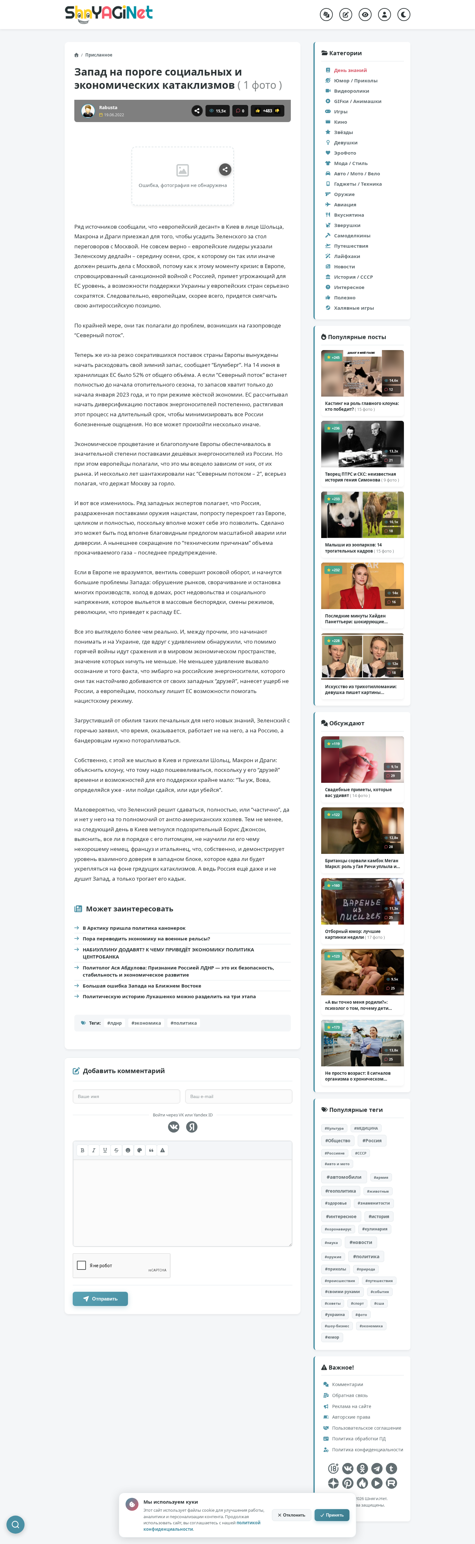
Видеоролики (351, 91)
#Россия (372, 1140)
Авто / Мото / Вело (357, 173)
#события (380, 1291)
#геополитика (340, 1191)
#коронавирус (338, 1229)
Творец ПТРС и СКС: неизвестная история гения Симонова (362, 477)
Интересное (349, 287)
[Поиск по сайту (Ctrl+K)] (15, 1525)
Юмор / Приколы (356, 80)
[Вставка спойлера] (162, 1150)
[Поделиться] (197, 111)
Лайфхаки (347, 256)
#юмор (332, 1337)
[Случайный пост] (326, 14)
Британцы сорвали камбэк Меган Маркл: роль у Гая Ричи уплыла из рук (362, 863)
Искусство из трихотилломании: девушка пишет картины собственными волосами (361, 689)
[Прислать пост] (345, 14)
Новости (344, 266)
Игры (341, 111)
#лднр (114, 1023)
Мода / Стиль (351, 163)
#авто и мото (337, 1163)
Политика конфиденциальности (367, 1449)
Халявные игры (354, 308)
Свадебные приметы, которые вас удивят (358, 792)
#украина (335, 1314)
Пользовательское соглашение (366, 1428)
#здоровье (336, 1203)
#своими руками (342, 1291)
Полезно (344, 297)
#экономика (146, 1023)
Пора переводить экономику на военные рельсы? (146, 938)
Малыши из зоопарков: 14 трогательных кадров (359, 548)
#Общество (337, 1141)
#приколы (335, 1269)
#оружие (333, 1256)
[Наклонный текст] (94, 1150)
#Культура (334, 1128)
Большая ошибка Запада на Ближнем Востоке (142, 985)
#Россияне (335, 1153)
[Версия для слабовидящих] (365, 14)
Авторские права (350, 1417)
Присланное (98, 55)
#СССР (360, 1153)
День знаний (350, 70)
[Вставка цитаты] (151, 1150)
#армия (381, 1177)
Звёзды (343, 132)
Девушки (346, 142)
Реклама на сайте (351, 1406)
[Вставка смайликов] (128, 1150)
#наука (331, 1242)
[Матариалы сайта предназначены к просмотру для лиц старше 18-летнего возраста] (333, 1468)
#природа (366, 1269)
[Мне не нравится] (277, 111)
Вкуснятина (349, 215)
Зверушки (347, 225)
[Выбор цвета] (139, 1150)
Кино (340, 122)
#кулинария (374, 1229)
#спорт (357, 1303)
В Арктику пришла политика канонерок (134, 928)
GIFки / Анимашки (358, 101)
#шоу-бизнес (337, 1325)
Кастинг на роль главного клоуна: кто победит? (362, 406)
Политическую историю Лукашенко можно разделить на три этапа (169, 996)
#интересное (341, 1216)
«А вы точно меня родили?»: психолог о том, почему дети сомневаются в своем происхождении (356, 1005)
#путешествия (379, 1280)
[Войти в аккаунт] (384, 14)
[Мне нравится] (258, 111)
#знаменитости (374, 1203)
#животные (378, 1191)
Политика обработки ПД (358, 1438)
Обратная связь (349, 1395)
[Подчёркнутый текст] (105, 1150)
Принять (335, 1515)
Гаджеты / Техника (358, 184)
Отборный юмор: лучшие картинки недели (355, 934)
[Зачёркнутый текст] (116, 1150)
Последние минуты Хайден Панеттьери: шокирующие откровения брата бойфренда (358, 619)
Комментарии (347, 1384)
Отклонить (294, 1515)
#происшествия (340, 1280)
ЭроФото (345, 153)
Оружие (344, 194)
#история (379, 1216)
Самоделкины (352, 235)
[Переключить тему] (403, 14)
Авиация (345, 204)
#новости (361, 1242)
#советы (333, 1303)
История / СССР (353, 277)
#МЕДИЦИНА (366, 1128)
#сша (379, 1303)
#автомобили (344, 1177)
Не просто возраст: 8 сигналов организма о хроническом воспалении (358, 1076)
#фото (361, 1314)
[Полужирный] (82, 1150)
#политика (184, 1023)
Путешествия (351, 246)
